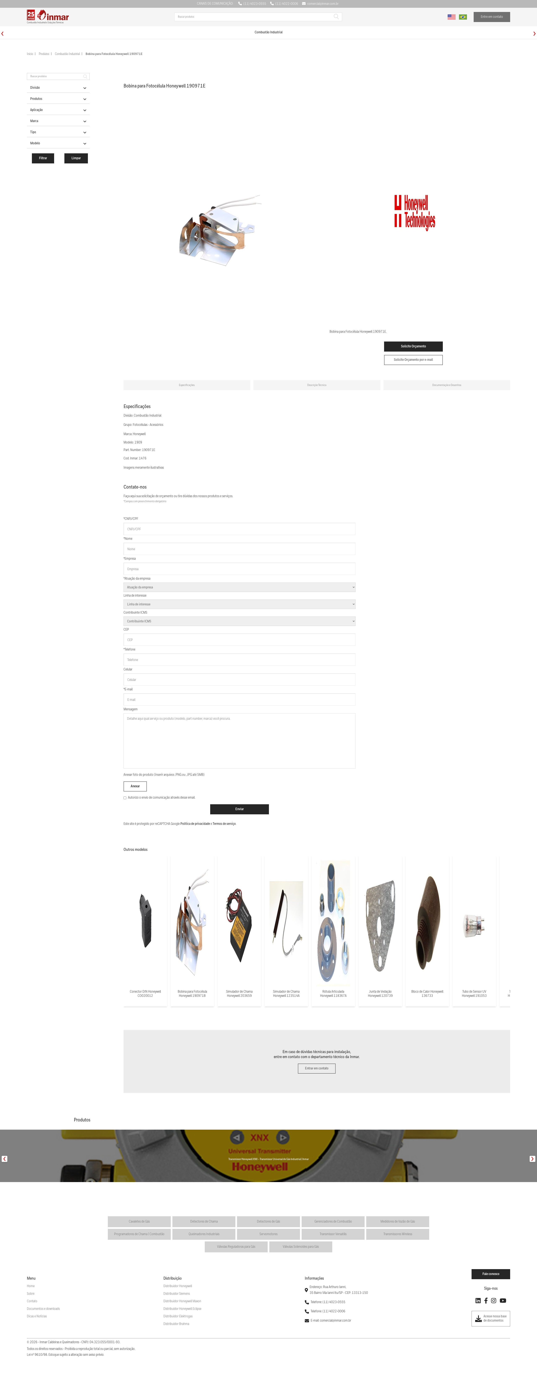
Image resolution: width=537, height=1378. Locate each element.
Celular (128, 669)
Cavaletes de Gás (139, 1221)
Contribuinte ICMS (135, 612)
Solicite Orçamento (413, 346)
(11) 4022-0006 (286, 4)
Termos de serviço (224, 824)
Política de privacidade (195, 824)
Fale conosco (490, 1274)
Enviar (239, 809)
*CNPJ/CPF (131, 519)
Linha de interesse (135, 595)
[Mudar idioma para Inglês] (452, 17)
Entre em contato (492, 17)
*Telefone (129, 649)
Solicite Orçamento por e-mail (413, 360)
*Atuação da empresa (137, 578)
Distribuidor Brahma (176, 1324)
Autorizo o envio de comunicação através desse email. (161, 797)
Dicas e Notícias (37, 1316)
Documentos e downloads (43, 1309)
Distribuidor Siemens (176, 1294)
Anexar (135, 786)
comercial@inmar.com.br (323, 4)
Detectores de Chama (204, 1221)
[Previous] (2, 33)
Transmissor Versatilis (333, 1234)
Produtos (44, 54)
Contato (32, 1301)
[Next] (534, 33)
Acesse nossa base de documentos (495, 1318)
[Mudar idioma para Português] (463, 17)
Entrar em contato (316, 1068)
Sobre (30, 1294)
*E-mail (128, 689)
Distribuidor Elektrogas (178, 1316)
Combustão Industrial (67, 54)
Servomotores (268, 1234)
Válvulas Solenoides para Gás (301, 1247)
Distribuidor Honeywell (177, 1286)
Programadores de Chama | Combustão (139, 1234)
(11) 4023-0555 (255, 4)
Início (30, 54)
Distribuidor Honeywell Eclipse (182, 1309)
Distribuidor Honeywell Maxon (182, 1301)
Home (31, 1286)
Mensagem (131, 709)
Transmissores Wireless (397, 1234)
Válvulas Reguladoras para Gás (236, 1247)
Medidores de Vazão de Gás (398, 1221)
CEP (126, 629)
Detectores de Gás (268, 1221)
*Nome (128, 539)
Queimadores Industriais (204, 1234)
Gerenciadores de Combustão (333, 1221)
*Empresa (130, 559)
